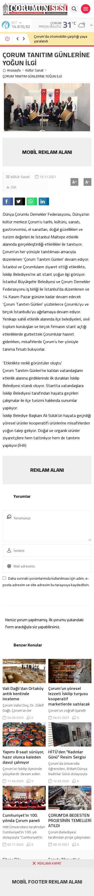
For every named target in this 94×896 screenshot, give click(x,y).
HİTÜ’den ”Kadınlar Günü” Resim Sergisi (67, 754)
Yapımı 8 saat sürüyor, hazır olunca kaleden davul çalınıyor (23, 757)
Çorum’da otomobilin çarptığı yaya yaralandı (60, 38)
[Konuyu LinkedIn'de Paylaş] (44, 201)
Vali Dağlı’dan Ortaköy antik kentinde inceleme (23, 693)
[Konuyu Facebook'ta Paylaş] (8, 201)
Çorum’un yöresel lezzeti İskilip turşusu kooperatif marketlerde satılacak (69, 696)
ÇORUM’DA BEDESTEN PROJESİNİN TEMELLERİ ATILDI (69, 820)
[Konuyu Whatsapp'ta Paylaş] (32, 201)
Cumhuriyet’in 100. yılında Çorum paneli (21, 817)
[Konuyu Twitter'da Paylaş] (20, 201)
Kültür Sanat (34, 70)
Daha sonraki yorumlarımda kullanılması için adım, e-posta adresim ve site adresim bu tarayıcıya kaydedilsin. (46, 581)
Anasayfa (14, 70)
